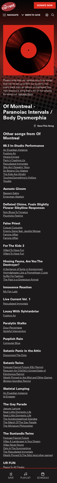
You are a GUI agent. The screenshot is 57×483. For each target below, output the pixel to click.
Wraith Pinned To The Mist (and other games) (28, 455)
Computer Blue (11, 343)
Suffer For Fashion (13, 276)
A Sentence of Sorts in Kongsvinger (23, 269)
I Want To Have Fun (13, 250)
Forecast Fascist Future (16, 438)
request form (25, 94)
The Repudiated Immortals (18, 452)
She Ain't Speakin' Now (16, 167)
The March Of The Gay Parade (20, 422)
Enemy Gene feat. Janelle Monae (22, 231)
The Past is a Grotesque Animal (20, 280)
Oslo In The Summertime (17, 448)
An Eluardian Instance (15, 150)
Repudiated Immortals (15, 164)
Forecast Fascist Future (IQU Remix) (23, 367)
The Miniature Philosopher (18, 426)
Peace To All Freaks (13, 467)
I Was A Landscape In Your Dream (21, 441)
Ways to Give (32, 14)
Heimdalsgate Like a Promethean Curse (25, 273)
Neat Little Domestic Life (17, 412)
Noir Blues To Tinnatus (15, 212)
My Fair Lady (10, 291)
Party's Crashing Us (14, 160)
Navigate (13, 14)
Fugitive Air (9, 153)
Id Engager (9, 397)
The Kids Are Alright (14, 174)
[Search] (52, 14)
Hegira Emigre (11, 157)
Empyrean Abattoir (13, 197)
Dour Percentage (12, 328)
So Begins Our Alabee (15, 171)
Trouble (7, 181)
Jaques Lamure (11, 409)
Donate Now (45, 5)
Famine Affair (10, 235)
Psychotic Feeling (13, 216)
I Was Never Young (13, 445)
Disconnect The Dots (15, 355)
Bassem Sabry (11, 193)
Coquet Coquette (12, 228)
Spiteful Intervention (14, 331)
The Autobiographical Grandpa (20, 419)
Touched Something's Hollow (19, 178)
